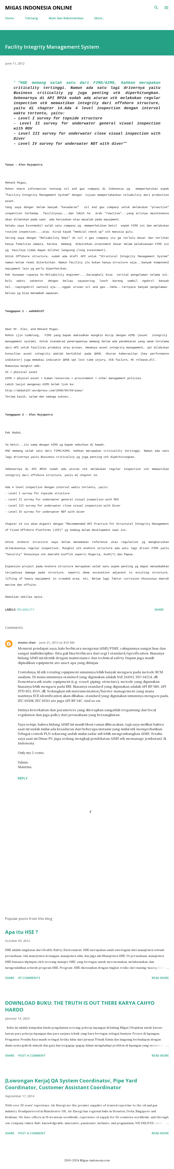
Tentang (31, 18)
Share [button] (159, 609)
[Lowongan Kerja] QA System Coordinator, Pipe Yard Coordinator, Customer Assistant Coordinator (71, 1084)
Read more (160, 978)
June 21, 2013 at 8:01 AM (56, 642)
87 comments (29, 978)
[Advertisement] (87, 873)
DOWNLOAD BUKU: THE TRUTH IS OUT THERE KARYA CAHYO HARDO (79, 1006)
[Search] (156, 7)
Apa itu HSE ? (21, 931)
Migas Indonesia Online (38, 7)
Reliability (25, 609)
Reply (23, 778)
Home (9, 18)
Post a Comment (32, 1055)
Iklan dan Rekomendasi (66, 18)
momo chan (27, 642)
